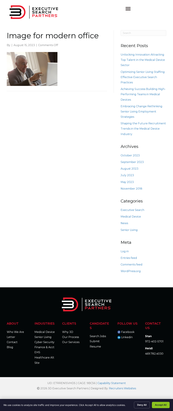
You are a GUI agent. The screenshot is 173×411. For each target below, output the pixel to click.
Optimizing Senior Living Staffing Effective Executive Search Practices (143, 77)
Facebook (127, 332)
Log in (125, 251)
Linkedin (127, 337)
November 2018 (131, 188)
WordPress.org (131, 271)
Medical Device (131, 216)
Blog (10, 347)
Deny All (142, 404)
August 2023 (129, 168)
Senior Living (129, 230)
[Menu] (128, 9)
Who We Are (15, 332)
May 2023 (127, 182)
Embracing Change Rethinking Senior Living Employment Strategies (141, 111)
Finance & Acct (44, 347)
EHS (37, 352)
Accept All (161, 404)
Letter (11, 337)
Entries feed (129, 258)
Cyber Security (44, 342)
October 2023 (130, 155)
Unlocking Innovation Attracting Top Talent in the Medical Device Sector (143, 60)
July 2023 (127, 175)
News (124, 223)
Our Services (70, 342)
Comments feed (131, 264)
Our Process (70, 337)
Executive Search (132, 210)
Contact (12, 342)
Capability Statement (111, 383)
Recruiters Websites (122, 388)
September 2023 (132, 162)
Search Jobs (98, 336)
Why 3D (67, 332)
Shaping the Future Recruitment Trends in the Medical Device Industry (143, 129)
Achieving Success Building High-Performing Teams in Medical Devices (143, 94)
